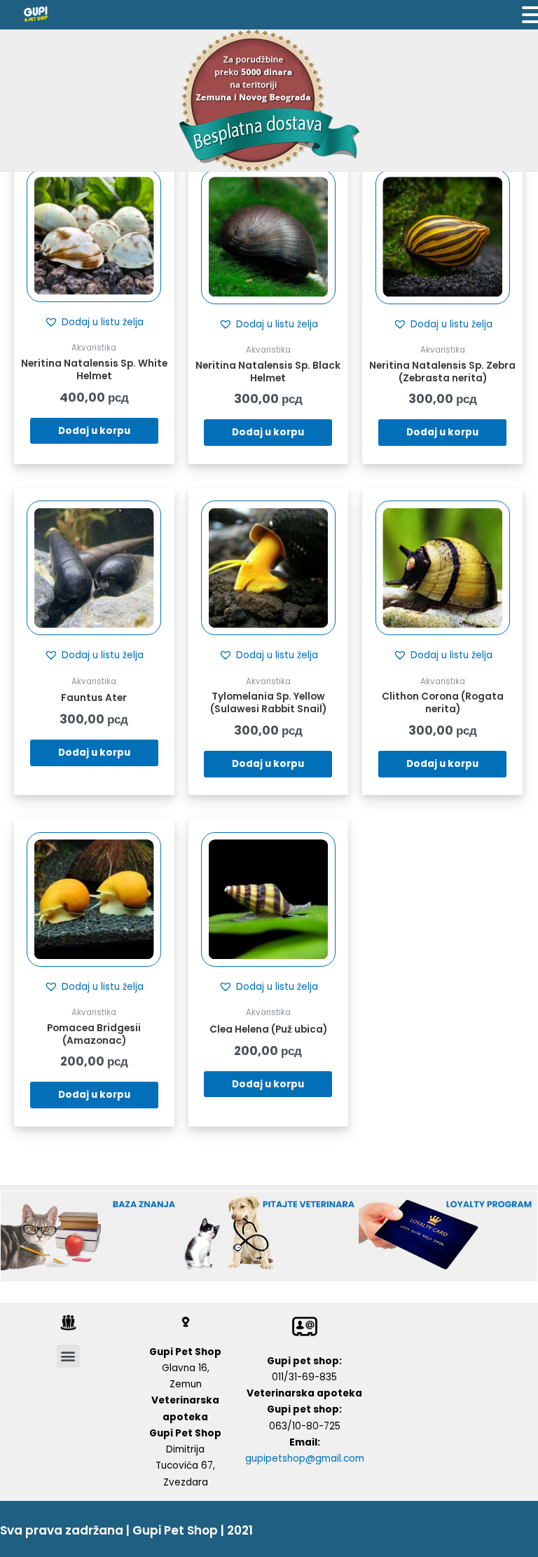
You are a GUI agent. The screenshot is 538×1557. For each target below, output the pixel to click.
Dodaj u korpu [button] (94, 430)
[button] (94, 323)
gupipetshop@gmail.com (304, 1458)
